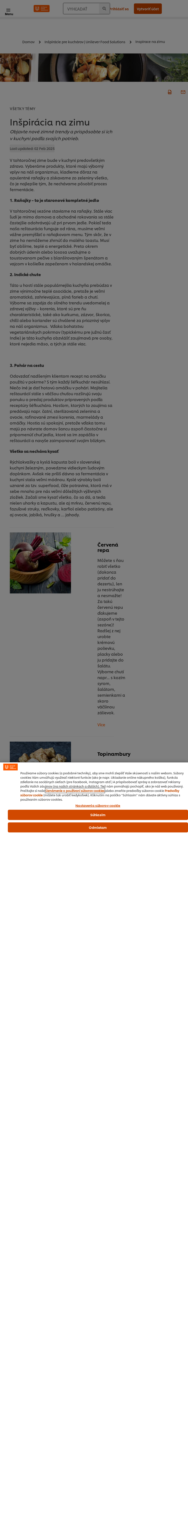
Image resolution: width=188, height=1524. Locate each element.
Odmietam (98, 827)
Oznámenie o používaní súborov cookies (75, 790)
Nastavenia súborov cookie (97, 806)
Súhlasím (98, 814)
